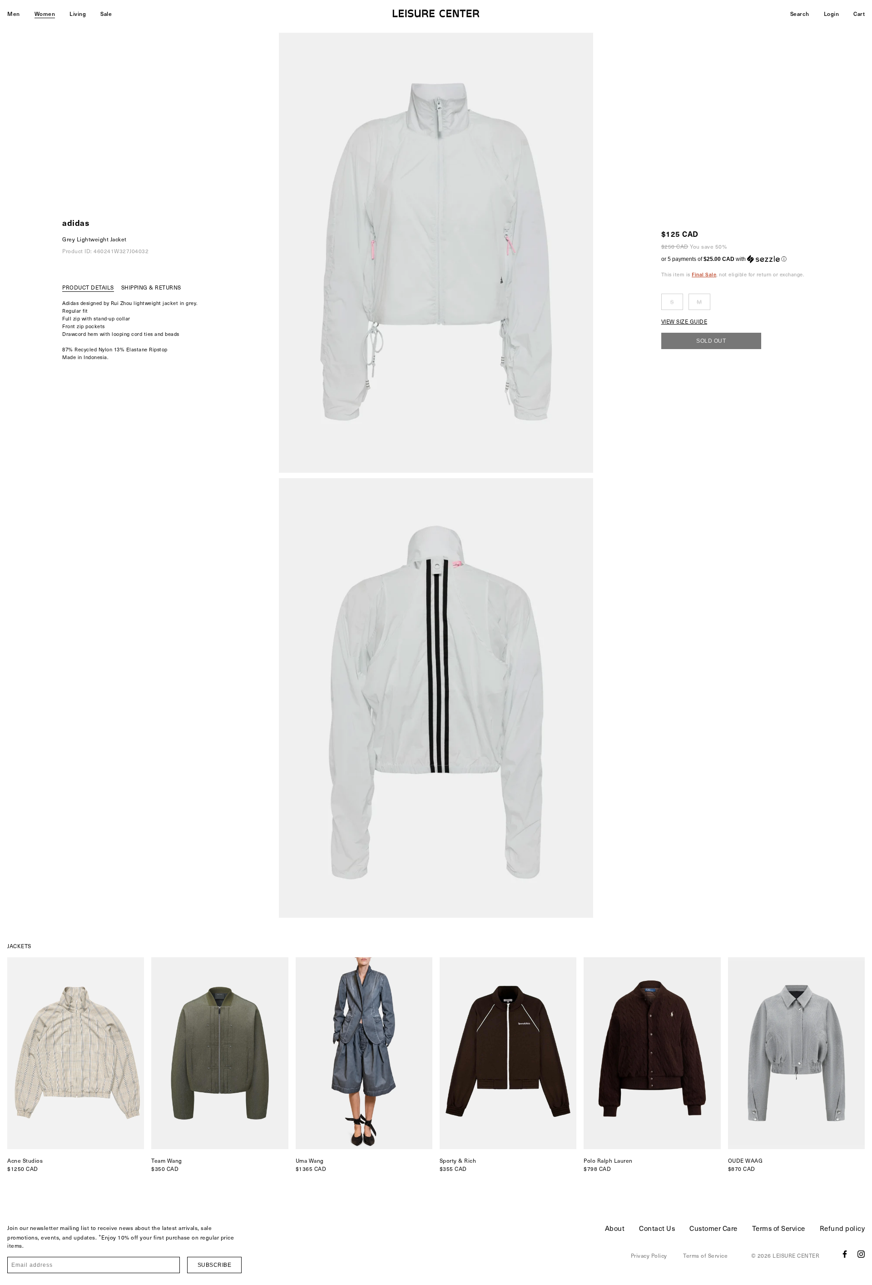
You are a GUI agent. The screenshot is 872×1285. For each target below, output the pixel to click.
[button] (732, 259)
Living (77, 14)
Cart (859, 14)
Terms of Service (778, 1228)
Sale (106, 14)
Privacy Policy (649, 1255)
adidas (75, 222)
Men (13, 14)
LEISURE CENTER (796, 1255)
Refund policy (842, 1228)
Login (831, 14)
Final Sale (704, 274)
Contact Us (657, 1228)
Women (45, 14)
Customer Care (713, 1228)
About (615, 1228)
